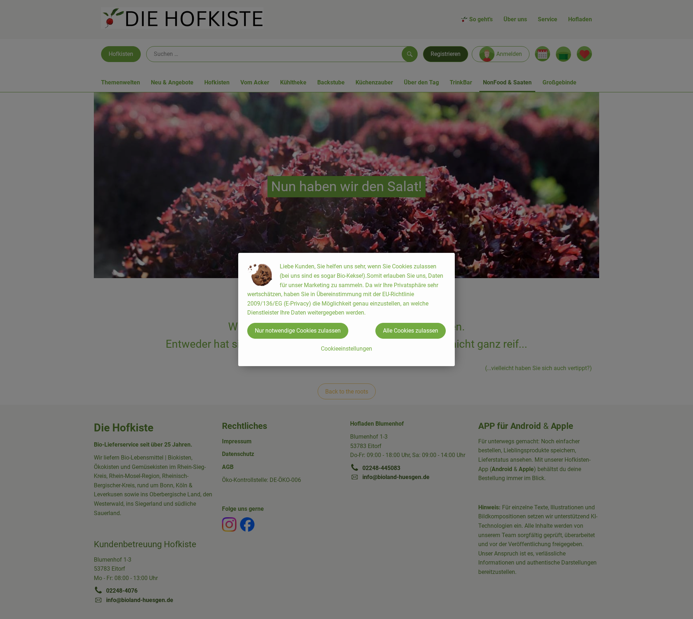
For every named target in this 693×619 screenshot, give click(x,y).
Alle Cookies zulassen (410, 330)
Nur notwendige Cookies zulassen (298, 330)
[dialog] (346, 309)
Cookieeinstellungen (346, 348)
